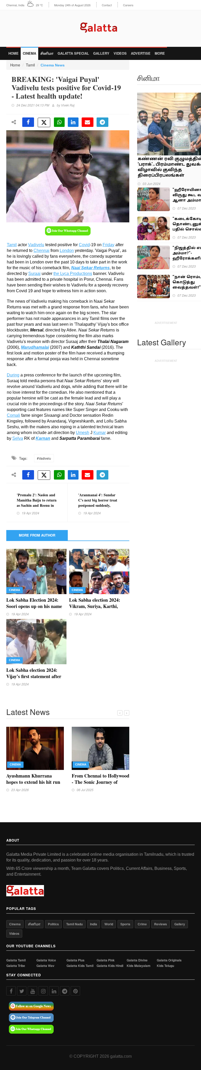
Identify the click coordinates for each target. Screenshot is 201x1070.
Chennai (41, 250)
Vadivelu (36, 245)
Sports (125, 924)
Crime (142, 924)
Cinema (29, 53)
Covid (84, 245)
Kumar (99, 432)
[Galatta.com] (100, 26)
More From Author (37, 535)
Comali (13, 415)
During (13, 375)
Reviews (160, 924)
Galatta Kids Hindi (110, 966)
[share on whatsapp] (59, 122)
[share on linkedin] (73, 122)
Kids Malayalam (138, 966)
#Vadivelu (44, 458)
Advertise (140, 53)
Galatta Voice (46, 960)
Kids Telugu (165, 966)
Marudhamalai (35, 347)
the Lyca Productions (72, 273)
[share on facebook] (28, 122)
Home (13, 53)
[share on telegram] (102, 122)
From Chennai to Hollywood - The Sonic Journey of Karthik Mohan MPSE (100, 782)
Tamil (30, 64)
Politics (53, 924)
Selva (17, 438)
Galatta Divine (137, 960)
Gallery (101, 53)
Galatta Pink (106, 960)
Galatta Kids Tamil (79, 966)
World (108, 924)
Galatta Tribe (15, 966)
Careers (128, 5)
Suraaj (34, 273)
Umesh (82, 432)
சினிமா (46, 53)
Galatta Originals (169, 960)
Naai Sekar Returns (90, 268)
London (67, 250)
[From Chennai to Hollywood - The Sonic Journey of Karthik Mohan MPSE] (100, 747)
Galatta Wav (45, 966)
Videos (120, 53)
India (93, 924)
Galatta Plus (75, 960)
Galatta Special (73, 53)
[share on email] (87, 122)
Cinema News (53, 65)
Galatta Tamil (16, 960)
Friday (108, 245)
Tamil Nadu (74, 924)
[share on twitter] (44, 122)
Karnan (43, 438)
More (160, 53)
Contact (107, 5)
